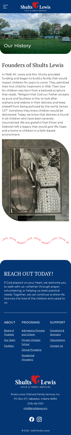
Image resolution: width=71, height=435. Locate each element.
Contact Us (56, 345)
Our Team (9, 340)
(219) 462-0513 (35, 403)
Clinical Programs (31, 349)
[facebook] (31, 419)
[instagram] (39, 419)
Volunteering (57, 340)
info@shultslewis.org (35, 408)
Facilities (9, 345)
